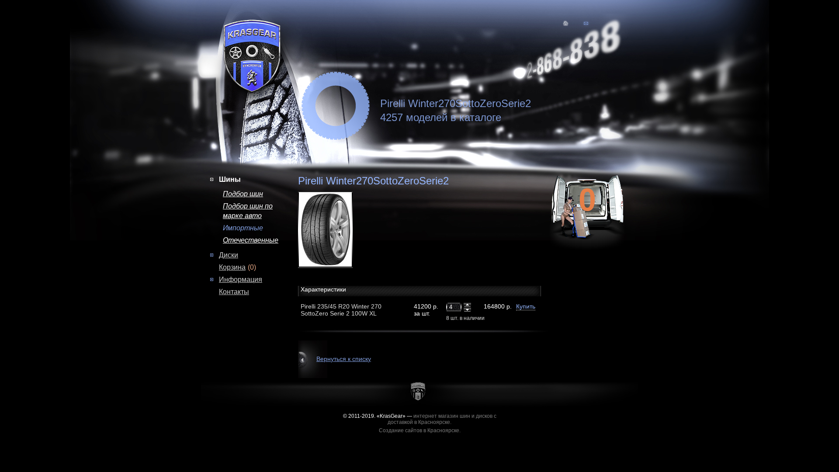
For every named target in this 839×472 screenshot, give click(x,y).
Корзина (232, 267)
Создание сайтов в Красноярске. (420, 430)
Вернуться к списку (343, 358)
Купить (525, 306)
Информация (240, 279)
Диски (228, 255)
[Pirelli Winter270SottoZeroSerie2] (335, 229)
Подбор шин (243, 194)
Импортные (243, 228)
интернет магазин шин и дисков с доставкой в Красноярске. (442, 419)
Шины (230, 179)
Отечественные (250, 240)
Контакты (234, 291)
